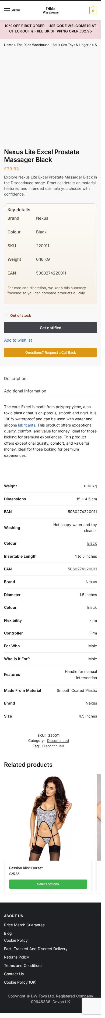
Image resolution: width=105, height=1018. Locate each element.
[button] (92, 10)
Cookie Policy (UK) (20, 982)
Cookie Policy (16, 940)
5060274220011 (82, 569)
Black (92, 543)
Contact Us (14, 973)
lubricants (26, 425)
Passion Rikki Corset (26, 868)
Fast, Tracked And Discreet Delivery (36, 948)
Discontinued (58, 740)
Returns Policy (16, 957)
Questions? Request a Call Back (50, 353)
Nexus (91, 581)
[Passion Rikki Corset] (48, 817)
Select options (48, 884)
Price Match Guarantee (24, 925)
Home (8, 45)
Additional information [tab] (25, 391)
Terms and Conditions (23, 965)
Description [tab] (15, 378)
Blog (8, 933)
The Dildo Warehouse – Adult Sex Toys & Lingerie (54, 45)
